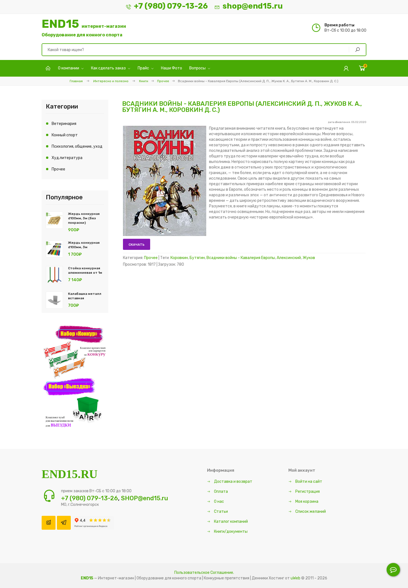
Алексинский (289, 257)
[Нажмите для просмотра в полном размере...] (164, 234)
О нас (218, 501)
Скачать (137, 245)
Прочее (163, 81)
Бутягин (197, 257)
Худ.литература (67, 157)
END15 (84, 27)
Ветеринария (64, 123)
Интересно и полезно (111, 81)
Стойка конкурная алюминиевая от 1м (85, 270)
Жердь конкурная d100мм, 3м (84, 245)
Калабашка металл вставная (84, 296)
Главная (76, 81)
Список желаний (310, 511)
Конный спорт (65, 135)
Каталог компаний (230, 521)
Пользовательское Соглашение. (204, 572)
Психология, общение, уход (77, 146)
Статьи (220, 511)
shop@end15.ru (253, 6)
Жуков (309, 257)
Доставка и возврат (232, 481)
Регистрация (307, 491)
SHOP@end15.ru (144, 498)
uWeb (295, 578)
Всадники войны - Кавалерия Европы (240, 257)
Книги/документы (230, 531)
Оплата (220, 491)
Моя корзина (306, 501)
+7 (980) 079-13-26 (171, 6)
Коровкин (179, 257)
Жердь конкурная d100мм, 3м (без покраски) (84, 218)
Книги (143, 81)
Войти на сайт (308, 481)
